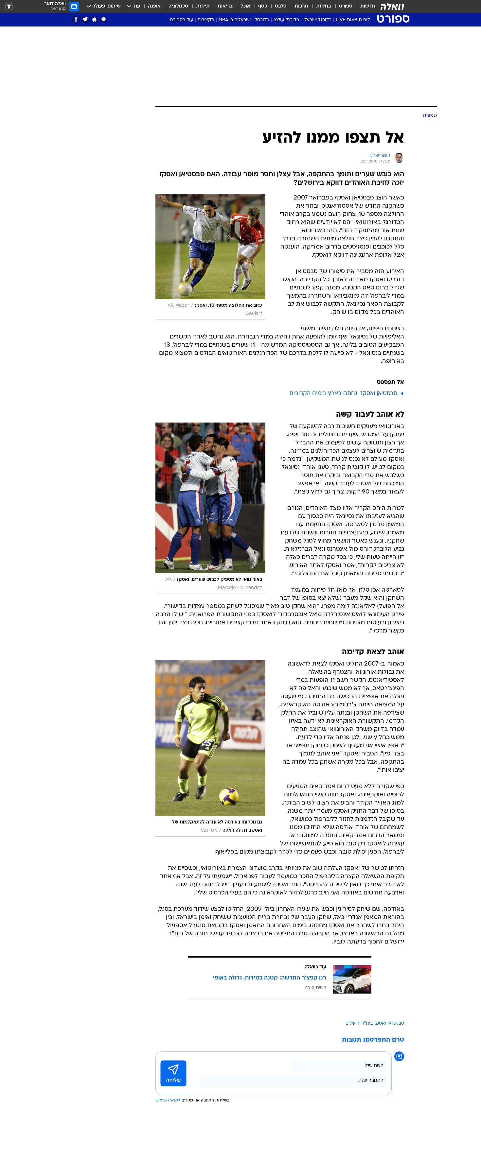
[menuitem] (363, 6)
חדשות (367, 6)
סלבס (281, 6)
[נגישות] (9, 7)
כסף (262, 6)
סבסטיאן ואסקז (389, 1023)
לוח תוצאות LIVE (353, 20)
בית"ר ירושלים (359, 1023)
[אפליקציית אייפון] (94, 19)
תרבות (301, 6)
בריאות (225, 6)
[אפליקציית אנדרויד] (103, 19)
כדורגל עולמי (286, 20)
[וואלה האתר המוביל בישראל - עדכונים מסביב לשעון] (392, 6)
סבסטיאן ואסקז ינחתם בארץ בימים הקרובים (343, 393)
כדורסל (262, 20)
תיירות (203, 6)
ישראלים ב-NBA (235, 20)
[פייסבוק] (76, 19)
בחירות (323, 6)
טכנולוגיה (178, 6)
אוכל (245, 6)
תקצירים (206, 20)
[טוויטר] (85, 19)
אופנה (154, 6)
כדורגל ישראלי (317, 20)
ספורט (345, 6)
